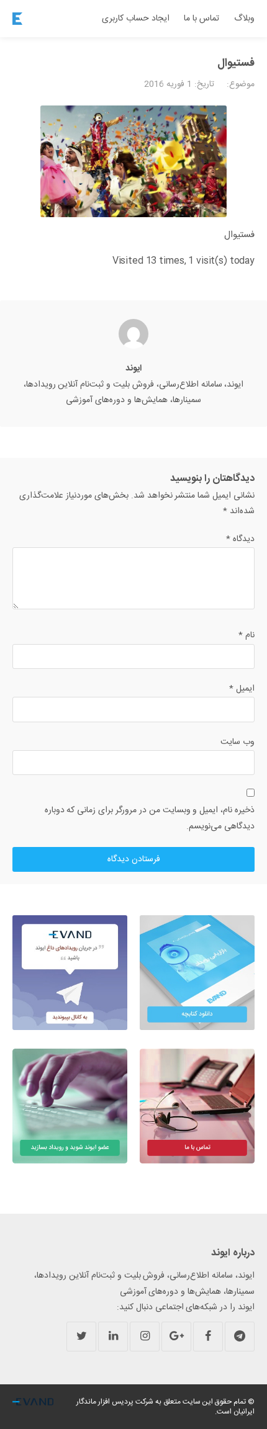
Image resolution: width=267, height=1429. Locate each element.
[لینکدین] (113, 1336)
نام (246, 635)
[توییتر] (81, 1336)
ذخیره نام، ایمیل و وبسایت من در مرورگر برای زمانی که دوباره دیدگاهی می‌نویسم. (150, 818)
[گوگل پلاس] (176, 1336)
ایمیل (242, 688)
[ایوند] (17, 18)
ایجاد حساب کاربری (136, 18)
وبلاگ (244, 18)
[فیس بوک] (208, 1336)
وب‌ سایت (237, 742)
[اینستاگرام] (145, 1336)
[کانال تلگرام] (240, 1336)
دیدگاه (240, 539)
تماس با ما (201, 18)
